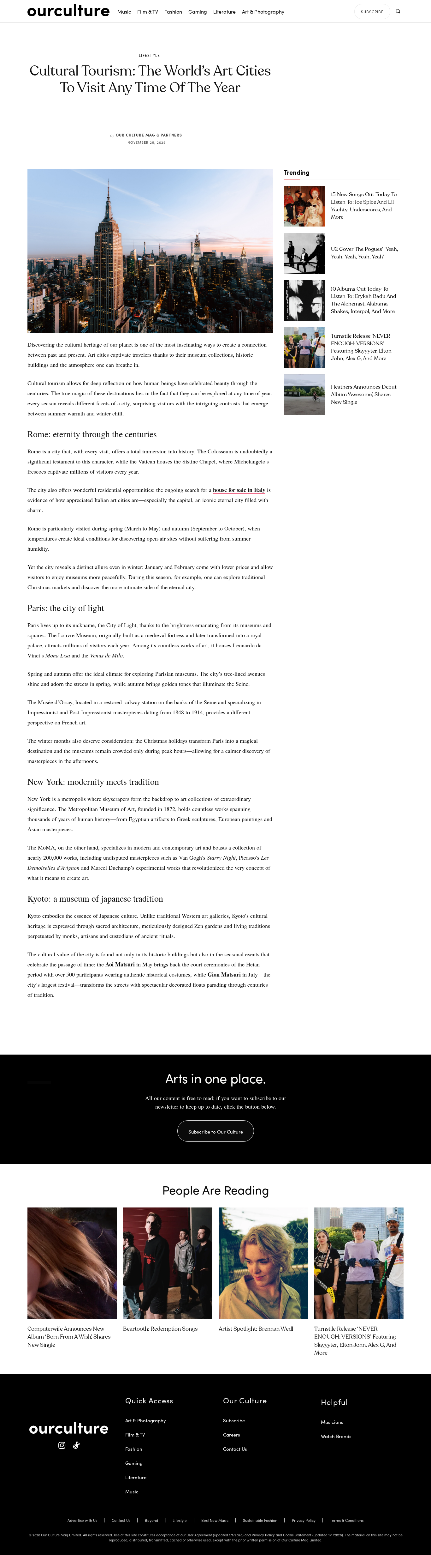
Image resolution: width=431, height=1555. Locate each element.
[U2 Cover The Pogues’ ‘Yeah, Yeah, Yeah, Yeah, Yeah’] (304, 253)
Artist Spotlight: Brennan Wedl (256, 1329)
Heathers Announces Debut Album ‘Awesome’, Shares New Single (364, 394)
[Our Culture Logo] (68, 10)
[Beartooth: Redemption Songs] (167, 1263)
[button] (398, 11)
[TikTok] (76, 1445)
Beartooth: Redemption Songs (160, 1329)
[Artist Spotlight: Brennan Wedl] (263, 1263)
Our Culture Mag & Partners (149, 134)
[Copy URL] (183, 117)
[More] (198, 117)
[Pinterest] (154, 117)
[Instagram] (62, 1445)
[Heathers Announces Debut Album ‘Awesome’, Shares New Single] (304, 394)
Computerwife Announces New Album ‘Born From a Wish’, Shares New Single (68, 1337)
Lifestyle (149, 55)
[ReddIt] (168, 117)
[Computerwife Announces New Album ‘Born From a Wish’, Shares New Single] (72, 1263)
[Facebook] (139, 117)
